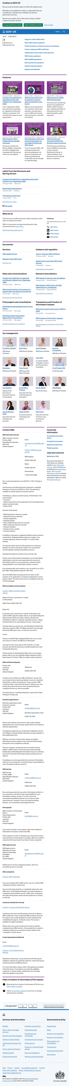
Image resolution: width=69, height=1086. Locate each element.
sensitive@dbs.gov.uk (32, 708)
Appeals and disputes (32, 69)
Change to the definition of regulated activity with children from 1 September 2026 (12, 101)
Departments (51, 1026)
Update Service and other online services (39, 53)
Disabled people (8, 1053)
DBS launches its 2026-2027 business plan (55, 99)
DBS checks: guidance (33, 56)
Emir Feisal (23, 348)
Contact (42, 1068)
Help (4, 1068)
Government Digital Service (12, 1073)
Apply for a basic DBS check (34, 39)
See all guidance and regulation (45, 269)
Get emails (8, 206)
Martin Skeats (41, 388)
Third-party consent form (11, 196)
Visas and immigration (32, 1053)
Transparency (51, 1047)
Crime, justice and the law (11, 1049)
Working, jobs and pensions (34, 1057)
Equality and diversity (54, 445)
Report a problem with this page (54, 1006)
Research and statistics (55, 1037)
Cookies (17, 1068)
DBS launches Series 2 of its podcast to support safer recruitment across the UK (33, 101)
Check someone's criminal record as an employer (42, 46)
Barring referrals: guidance (34, 63)
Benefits (5, 1026)
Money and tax (30, 1043)
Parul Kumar (23, 368)
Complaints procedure (55, 441)
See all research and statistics (44, 293)
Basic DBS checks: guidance (35, 43)
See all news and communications (12, 297)
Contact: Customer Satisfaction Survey (16, 907)
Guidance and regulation (55, 1034)
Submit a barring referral (33, 66)
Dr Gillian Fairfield (9, 348)
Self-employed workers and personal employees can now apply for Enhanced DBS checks (34, 142)
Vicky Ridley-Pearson (23, 389)
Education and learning (32, 1026)
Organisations (12, 36)
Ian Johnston (7, 388)
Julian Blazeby (41, 348)
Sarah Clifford (24, 412)
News (49, 1030)
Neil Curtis (40, 412)
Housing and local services (34, 1039)
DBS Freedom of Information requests (49, 318)
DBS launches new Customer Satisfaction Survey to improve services (56, 141)
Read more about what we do (13, 230)
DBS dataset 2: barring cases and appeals (50, 278)
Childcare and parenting (11, 1039)
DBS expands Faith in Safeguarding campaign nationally (11, 141)
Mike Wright (56, 388)
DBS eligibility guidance (33, 59)
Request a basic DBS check (12, 259)
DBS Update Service (10, 254)
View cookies (48, 25)
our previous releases (18, 991)
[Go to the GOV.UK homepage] (9, 31)
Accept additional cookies (12, 25)
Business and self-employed (12, 1036)
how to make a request (14, 986)
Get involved (51, 1054)
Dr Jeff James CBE (58, 368)
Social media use (54, 480)
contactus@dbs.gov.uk (33, 778)
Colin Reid (39, 358)
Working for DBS (53, 456)
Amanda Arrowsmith (56, 349)
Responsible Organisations (12, 189)
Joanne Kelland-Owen (8, 413)
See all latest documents (10, 202)
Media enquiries (52, 448)
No (34, 1006)
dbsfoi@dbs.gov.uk (31, 816)
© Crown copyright (59, 1081)
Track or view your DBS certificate (37, 49)
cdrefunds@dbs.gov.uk (11, 946)
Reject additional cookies (33, 25)
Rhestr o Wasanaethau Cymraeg (30, 1070)
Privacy (10, 1068)
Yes (24, 1006)
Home (4, 36)
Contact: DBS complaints (11, 877)
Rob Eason (6, 368)
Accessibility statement (29, 1068)
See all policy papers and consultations (14, 324)
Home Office (19, 226)
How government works (55, 1051)
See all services (7, 263)
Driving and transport (10, 1057)
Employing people (31, 1030)
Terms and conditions (10, 1070)
